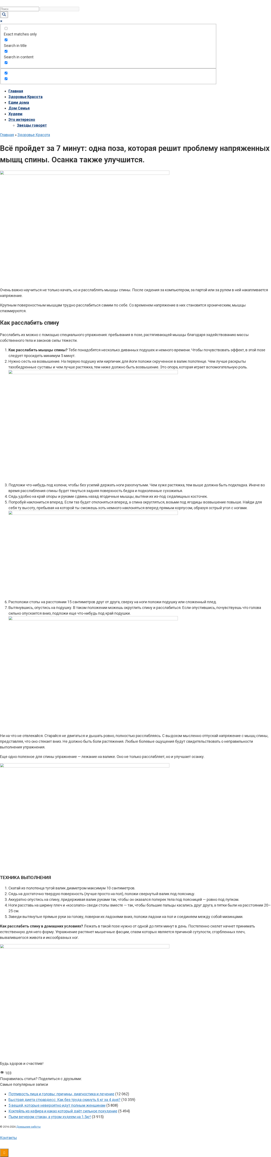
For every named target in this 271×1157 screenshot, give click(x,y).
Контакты (8, 1137)
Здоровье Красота (25, 96)
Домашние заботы (28, 1126)
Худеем (15, 114)
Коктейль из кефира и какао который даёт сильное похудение (62, 1111)
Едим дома (18, 102)
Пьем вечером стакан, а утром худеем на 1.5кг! (49, 1117)
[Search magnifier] (4, 14)
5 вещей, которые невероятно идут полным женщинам (56, 1105)
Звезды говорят (32, 125)
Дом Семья (19, 108)
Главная (15, 91)
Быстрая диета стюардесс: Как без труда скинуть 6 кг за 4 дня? (64, 1099)
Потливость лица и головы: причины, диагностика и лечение (61, 1094)
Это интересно (21, 119)
